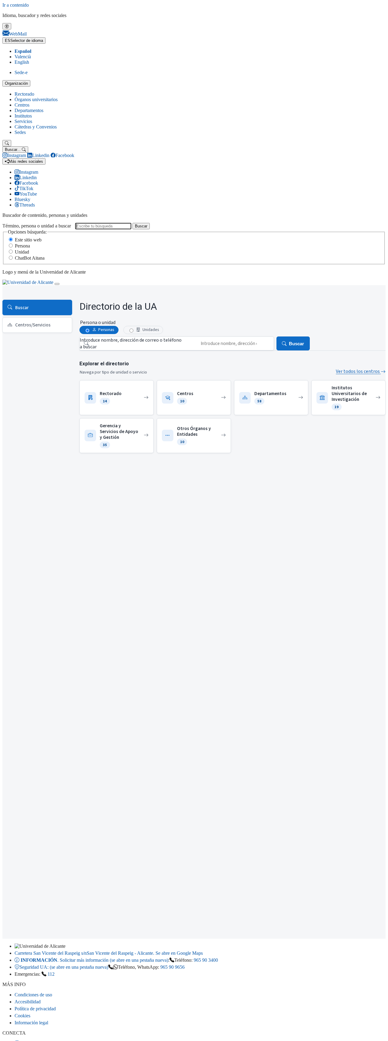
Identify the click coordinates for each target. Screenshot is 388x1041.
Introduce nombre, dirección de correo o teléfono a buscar (131, 343)
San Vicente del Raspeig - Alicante (109, 953)
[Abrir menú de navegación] (57, 284)
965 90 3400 (206, 960)
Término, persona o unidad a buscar (36, 225)
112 (51, 974)
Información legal (31, 1022)
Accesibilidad (28, 1001)
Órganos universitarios (36, 99)
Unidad (22, 251)
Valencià (23, 56)
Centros (22, 105)
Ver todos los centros (358, 371)
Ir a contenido (15, 5)
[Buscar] (6, 143)
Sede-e (21, 72)
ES (24, 40)
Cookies (22, 1015)
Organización (16, 83)
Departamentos (29, 110)
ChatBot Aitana (30, 258)
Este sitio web (28, 239)
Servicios (23, 121)
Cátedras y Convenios (36, 126)
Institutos (23, 115)
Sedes (20, 132)
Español (23, 51)
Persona (22, 245)
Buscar (141, 226)
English (22, 62)
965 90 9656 (172, 967)
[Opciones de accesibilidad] (6, 26)
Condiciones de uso (33, 994)
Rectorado (24, 94)
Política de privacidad (35, 1008)
